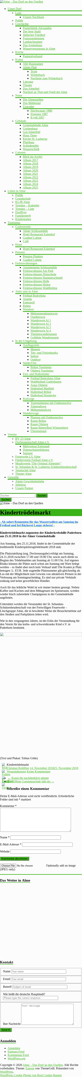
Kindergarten (23, 219)
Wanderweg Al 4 (41, 330)
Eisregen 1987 (39, 114)
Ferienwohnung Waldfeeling (40, 288)
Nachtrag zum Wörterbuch (47, 78)
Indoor (35, 356)
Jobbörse (20, 484)
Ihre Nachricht (11, 1023)
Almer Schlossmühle (35, 231)
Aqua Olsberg (39, 385)
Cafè (26, 241)
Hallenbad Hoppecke (43, 395)
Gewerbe (13, 477)
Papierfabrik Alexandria (37, 28)
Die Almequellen (33, 99)
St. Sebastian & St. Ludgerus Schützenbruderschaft (46, 466)
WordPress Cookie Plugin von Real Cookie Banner (31, 1075)
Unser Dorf (14, 8)
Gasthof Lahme (32, 237)
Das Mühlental (32, 103)
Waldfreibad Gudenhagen (46, 381)
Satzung (28, 453)
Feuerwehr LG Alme (27, 456)
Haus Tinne (30, 135)
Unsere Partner (24, 488)
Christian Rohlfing (18, 768)
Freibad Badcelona (34, 295)
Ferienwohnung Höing (36, 284)
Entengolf (29, 302)
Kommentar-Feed (18, 1055)
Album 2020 (30, 170)
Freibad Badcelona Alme (45, 378)
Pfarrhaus (28, 142)
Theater (27, 85)
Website (5, 851)
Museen (35, 349)
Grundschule (23, 198)
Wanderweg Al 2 (41, 323)
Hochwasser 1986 (41, 110)
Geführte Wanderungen (45, 337)
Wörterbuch (38, 74)
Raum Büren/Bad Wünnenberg (49, 427)
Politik (19, 20)
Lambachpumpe (32, 41)
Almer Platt (30, 67)
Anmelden (14, 1048)
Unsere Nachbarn (33, 17)
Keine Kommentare (38, 771)
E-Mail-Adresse (10, 844)
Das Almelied (31, 88)
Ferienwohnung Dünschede (39, 274)
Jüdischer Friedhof (34, 35)
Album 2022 (30, 177)
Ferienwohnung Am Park (38, 270)
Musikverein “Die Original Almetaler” (38, 463)
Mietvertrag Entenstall (36, 446)
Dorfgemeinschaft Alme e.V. (32, 442)
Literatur (28, 81)
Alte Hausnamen (33, 63)
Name (5, 837)
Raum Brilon (38, 420)
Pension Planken (33, 256)
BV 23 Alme (23, 438)
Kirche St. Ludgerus (35, 138)
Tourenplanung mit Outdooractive (51, 403)
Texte (34, 71)
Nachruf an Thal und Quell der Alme (45, 92)
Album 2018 (30, 163)
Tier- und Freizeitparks (44, 352)
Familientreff (23, 215)
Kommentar (8, 806)
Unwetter (28, 106)
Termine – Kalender (27, 205)
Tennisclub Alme (25, 470)
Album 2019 (30, 167)
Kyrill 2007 (37, 117)
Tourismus (14, 222)
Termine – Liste (24, 208)
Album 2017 (30, 160)
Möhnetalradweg (41, 409)
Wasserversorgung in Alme (39, 48)
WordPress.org (16, 1058)
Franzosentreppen (33, 38)
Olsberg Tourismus (42, 370)
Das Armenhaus (32, 45)
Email (7, 979)
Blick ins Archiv (33, 156)
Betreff (7, 986)
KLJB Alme (22, 202)
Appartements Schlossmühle (40, 267)
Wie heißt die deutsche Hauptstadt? (24, 994)
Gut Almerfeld (31, 132)
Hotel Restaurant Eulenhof (39, 234)
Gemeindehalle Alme (35, 125)
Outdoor (36, 359)
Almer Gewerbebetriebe (29, 481)
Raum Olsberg (39, 424)
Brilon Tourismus (41, 367)
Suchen (42, 495)
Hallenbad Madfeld (42, 388)
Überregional (38, 431)
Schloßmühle (31, 145)
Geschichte (22, 23)
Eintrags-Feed (16, 1051)
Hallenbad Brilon (41, 392)
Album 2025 (30, 187)
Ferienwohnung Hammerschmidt (43, 277)
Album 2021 (30, 173)
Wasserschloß (31, 149)
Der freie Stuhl (32, 31)
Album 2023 (30, 180)
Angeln (27, 299)
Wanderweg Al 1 (41, 320)
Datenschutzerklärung (36, 449)
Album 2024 (30, 184)
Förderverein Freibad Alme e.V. (34, 460)
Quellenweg (38, 317)
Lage (18, 12)
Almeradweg (38, 406)
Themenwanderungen (44, 334)
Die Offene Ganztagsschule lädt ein (31, 781)
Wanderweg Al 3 (41, 327)
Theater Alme (23, 473)
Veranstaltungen (16, 771)
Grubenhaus (30, 128)
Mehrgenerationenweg (44, 313)
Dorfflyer (21, 212)
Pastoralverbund (32, 56)
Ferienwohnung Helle (36, 281)
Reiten (27, 305)
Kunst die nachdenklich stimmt (28, 778)
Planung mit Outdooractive (47, 417)
